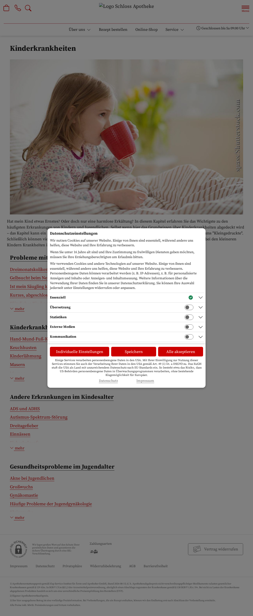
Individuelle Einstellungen (79, 351)
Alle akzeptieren (180, 351)
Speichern (134, 351)
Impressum (145, 381)
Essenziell (58, 297)
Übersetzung (60, 307)
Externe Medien (62, 327)
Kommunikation (63, 336)
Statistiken (58, 317)
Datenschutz (108, 381)
